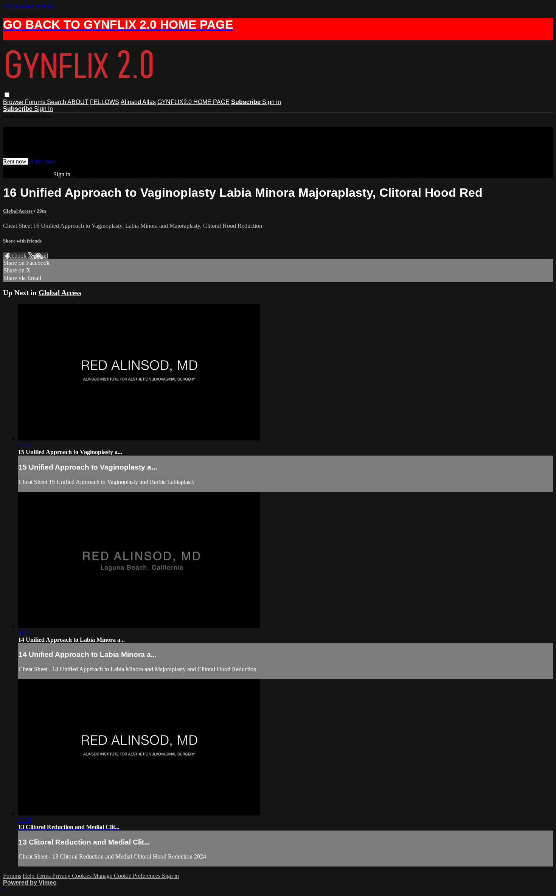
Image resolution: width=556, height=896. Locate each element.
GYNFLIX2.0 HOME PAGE (193, 102)
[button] (7, 94)
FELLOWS (104, 102)
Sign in (271, 102)
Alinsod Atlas (138, 102)
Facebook (15, 255)
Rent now (15, 161)
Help (29, 876)
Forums (36, 102)
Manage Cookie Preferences (127, 876)
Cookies (82, 876)
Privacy (62, 876)
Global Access (18, 211)
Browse (14, 102)
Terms (44, 876)
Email (41, 255)
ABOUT (78, 102)
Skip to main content (27, 6)
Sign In (43, 109)
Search (57, 102)
